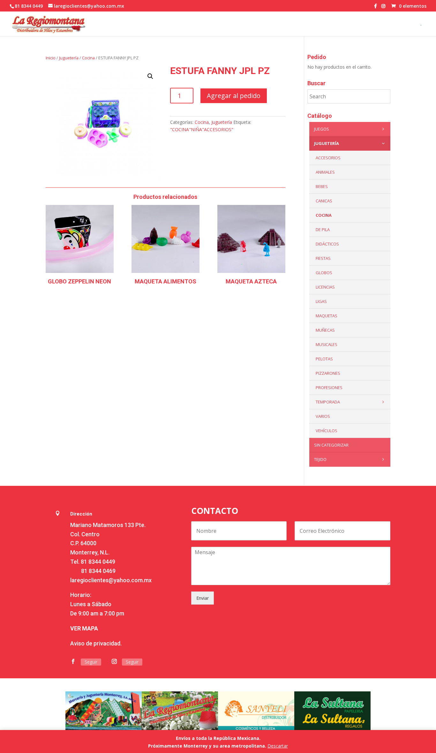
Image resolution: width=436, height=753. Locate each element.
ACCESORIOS (328, 158)
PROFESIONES (329, 387)
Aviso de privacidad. (96, 643)
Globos (324, 272)
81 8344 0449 (98, 561)
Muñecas (325, 330)
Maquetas (326, 316)
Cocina (88, 58)
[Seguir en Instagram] (114, 661)
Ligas (321, 301)
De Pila (323, 229)
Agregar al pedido (233, 95)
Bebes (322, 186)
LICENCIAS (325, 287)
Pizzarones (328, 373)
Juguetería (69, 58)
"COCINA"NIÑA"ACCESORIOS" (201, 129)
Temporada (328, 402)
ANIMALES (325, 172)
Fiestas (323, 258)
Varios (323, 416)
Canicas (324, 201)
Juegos (321, 129)
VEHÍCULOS (326, 430)
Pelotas (324, 359)
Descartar (277, 746)
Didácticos (327, 244)
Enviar (202, 598)
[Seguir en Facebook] (73, 661)
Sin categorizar (331, 445)
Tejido (320, 459)
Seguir (91, 662)
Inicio (51, 58)
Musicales (326, 344)
